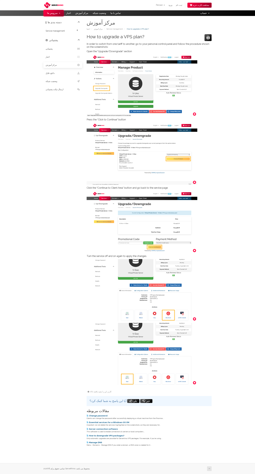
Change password (98, 415)
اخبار (68, 13)
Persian (159, 5)
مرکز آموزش (81, 13)
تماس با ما (116, 13)
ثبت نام (179, 5)
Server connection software (103, 429)
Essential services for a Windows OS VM (109, 422)
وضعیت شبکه (99, 13)
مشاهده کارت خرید (200, 5)
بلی (134, 401)
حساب (204, 13)
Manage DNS (95, 442)
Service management (114, 29)
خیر (147, 401)
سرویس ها (53, 13)
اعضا (88, 29)
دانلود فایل (50, 73)
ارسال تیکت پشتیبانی (54, 89)
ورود (170, 5)
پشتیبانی (49, 48)
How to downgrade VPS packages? (106, 435)
